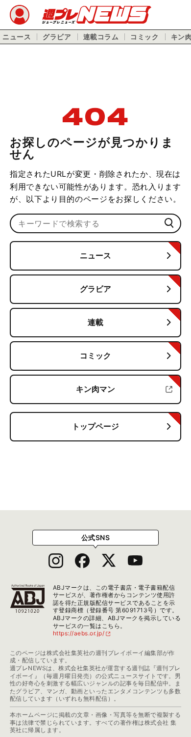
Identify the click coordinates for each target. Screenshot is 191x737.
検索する (169, 223)
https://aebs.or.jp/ (82, 633)
